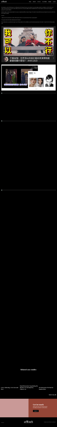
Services (39, 1)
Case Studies (44, 1)
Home (30, 1)
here (4, 23)
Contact (54, 1)
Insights (49, 1)
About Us (34, 1)
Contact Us (36, 411)
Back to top (52, 395)
